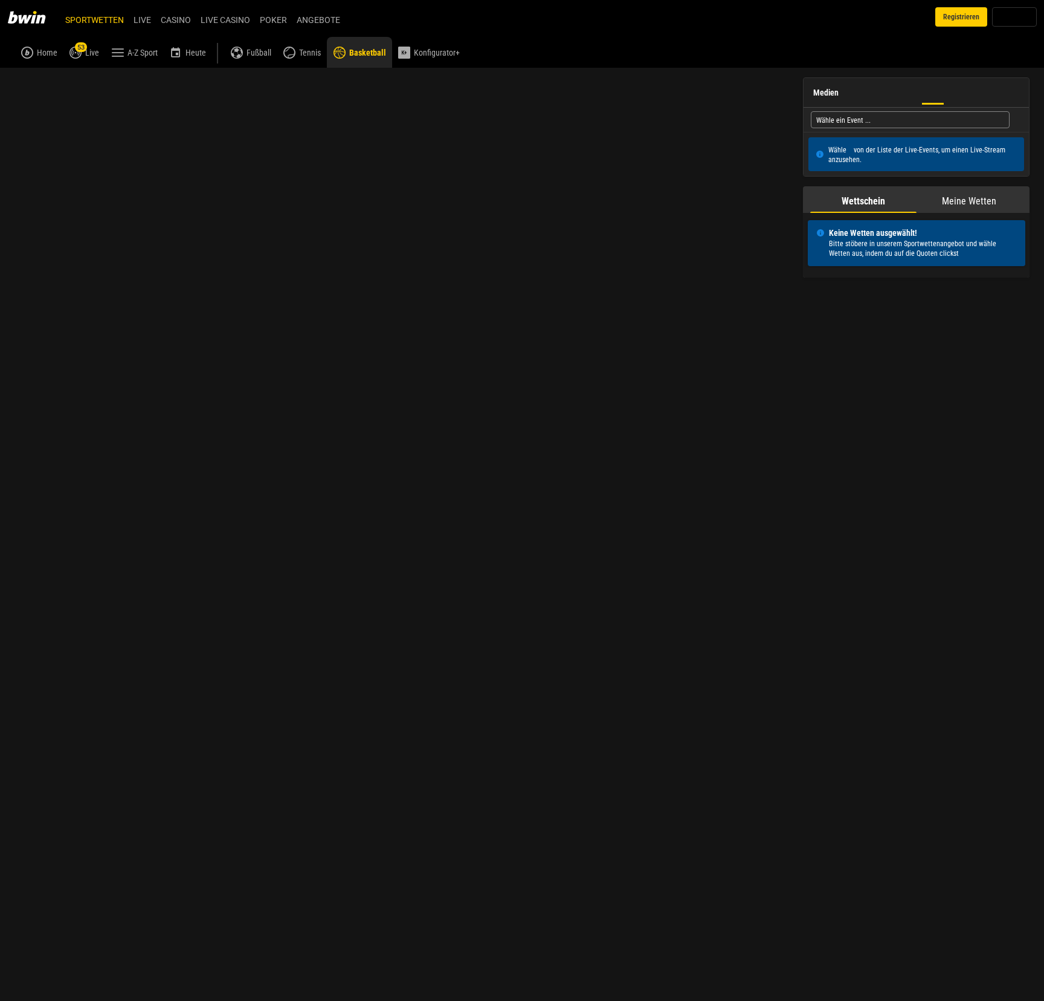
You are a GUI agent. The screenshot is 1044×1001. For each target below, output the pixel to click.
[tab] (863, 199)
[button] (502, 112)
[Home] (33, 17)
